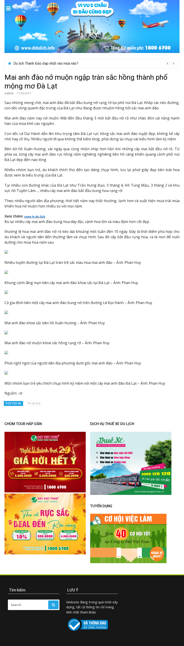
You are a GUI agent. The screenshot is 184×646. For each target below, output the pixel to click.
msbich (8, 93)
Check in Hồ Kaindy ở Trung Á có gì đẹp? (44, 63)
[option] (94, 63)
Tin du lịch (34, 403)
